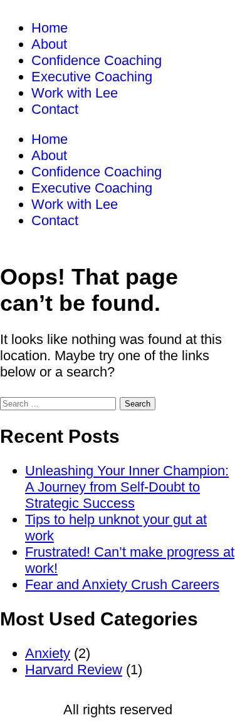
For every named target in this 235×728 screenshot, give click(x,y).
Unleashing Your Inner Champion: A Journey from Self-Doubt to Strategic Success (127, 487)
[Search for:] (60, 402)
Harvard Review (73, 669)
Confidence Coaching (96, 60)
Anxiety (47, 653)
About (49, 44)
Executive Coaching (91, 76)
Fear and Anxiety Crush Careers (122, 584)
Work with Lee (74, 93)
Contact (54, 109)
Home (49, 28)
